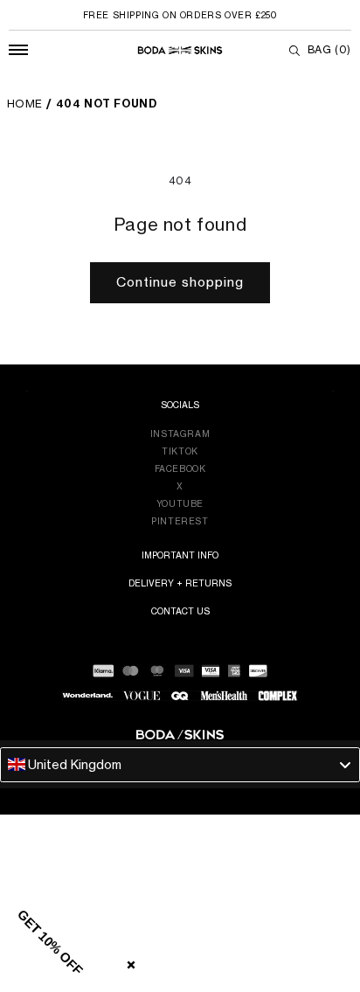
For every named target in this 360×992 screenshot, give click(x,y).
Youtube (180, 503)
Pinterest (179, 521)
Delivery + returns (180, 583)
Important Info (180, 555)
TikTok (180, 451)
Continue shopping (180, 282)
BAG (329, 49)
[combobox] (180, 764)
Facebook (180, 468)
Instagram (180, 433)
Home (25, 103)
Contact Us (180, 611)
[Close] (128, 961)
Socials (180, 404)
